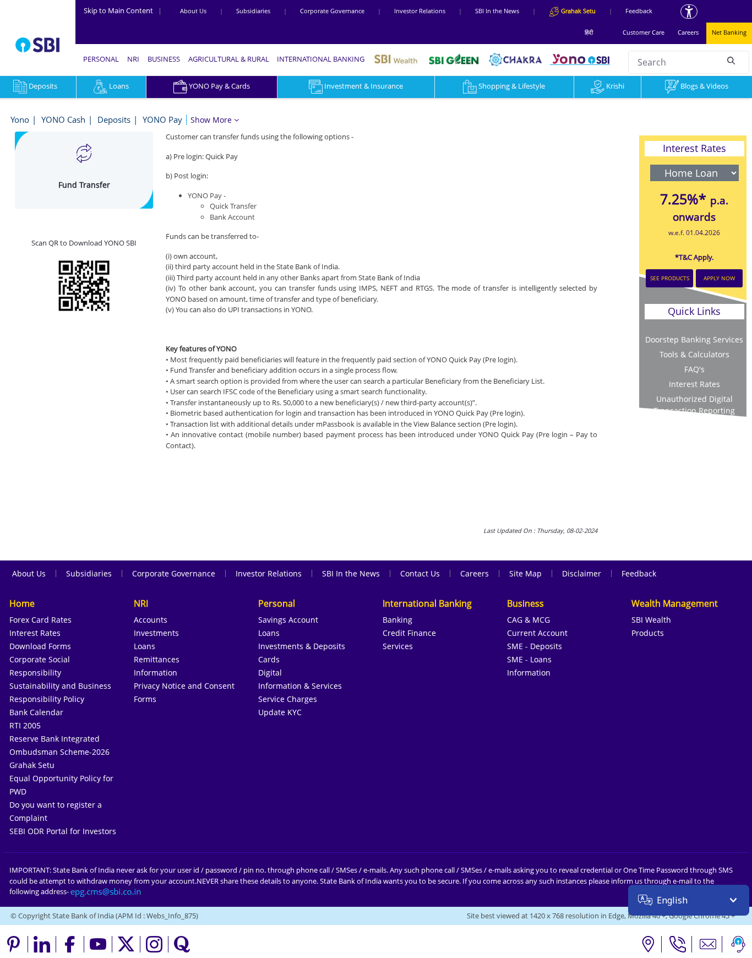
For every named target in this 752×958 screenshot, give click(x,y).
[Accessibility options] (688, 11)
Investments (156, 633)
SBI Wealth (651, 619)
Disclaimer (581, 573)
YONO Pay (162, 119)
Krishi (615, 86)
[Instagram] (154, 944)
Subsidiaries (253, 11)
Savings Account (288, 619)
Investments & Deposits (301, 646)
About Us (193, 11)
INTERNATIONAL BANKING (320, 59)
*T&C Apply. (694, 257)
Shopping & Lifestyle (511, 86)
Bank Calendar (36, 712)
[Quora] (182, 944)
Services (398, 646)
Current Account (537, 633)
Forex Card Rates (40, 619)
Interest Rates (35, 633)
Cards (269, 659)
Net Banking (729, 32)
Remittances (156, 659)
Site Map (525, 573)
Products (647, 633)
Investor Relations (419, 11)
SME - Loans (529, 659)
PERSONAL (101, 59)
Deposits (113, 119)
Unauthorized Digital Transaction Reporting (694, 405)
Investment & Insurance (363, 86)
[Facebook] (70, 944)
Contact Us (420, 573)
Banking (397, 619)
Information (155, 672)
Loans (119, 86)
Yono (19, 119)
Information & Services (300, 686)
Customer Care (643, 32)
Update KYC (280, 712)
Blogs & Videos (704, 86)
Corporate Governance (332, 11)
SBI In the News (497, 11)
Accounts (150, 619)
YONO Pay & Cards (219, 86)
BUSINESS (164, 59)
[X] (126, 944)
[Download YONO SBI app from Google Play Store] (84, 284)
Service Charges (287, 699)
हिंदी (589, 32)
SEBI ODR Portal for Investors (62, 831)
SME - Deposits (534, 646)
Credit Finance (409, 633)
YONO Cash (63, 119)
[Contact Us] (708, 944)
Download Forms (40, 646)
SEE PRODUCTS (669, 278)
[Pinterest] (14, 944)
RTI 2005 (25, 725)
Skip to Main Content (123, 10)
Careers (688, 32)
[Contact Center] (678, 944)
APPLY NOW (719, 278)
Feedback (638, 11)
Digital (270, 672)
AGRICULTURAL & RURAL (228, 59)
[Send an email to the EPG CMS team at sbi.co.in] (106, 891)
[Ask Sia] (738, 944)
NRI (133, 59)
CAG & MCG (528, 619)
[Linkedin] (42, 944)
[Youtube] (98, 944)
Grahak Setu (32, 765)
